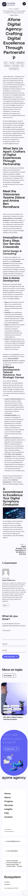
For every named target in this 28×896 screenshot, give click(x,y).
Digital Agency (20, 62)
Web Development (14, 68)
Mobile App (7, 65)
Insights (16, 9)
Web (22, 65)
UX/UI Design (15, 65)
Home (10, 9)
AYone (5, 62)
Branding (12, 62)
